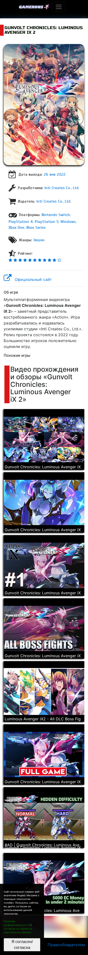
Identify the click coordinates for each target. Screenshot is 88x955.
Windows (68, 221)
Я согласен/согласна (22, 945)
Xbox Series (36, 227)
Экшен (38, 240)
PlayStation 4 (21, 221)
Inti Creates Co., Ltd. (61, 187)
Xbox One (16, 227)
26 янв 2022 (55, 174)
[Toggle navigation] (59, 7)
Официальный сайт (32, 279)
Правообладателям (66, 944)
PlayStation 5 (46, 221)
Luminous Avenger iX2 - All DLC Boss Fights (45, 718)
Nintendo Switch (56, 214)
